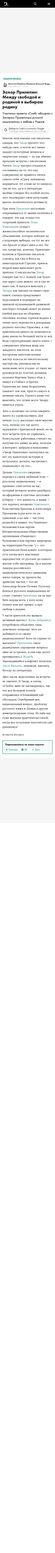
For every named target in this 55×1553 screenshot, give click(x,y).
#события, (8, 734)
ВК (26, 749)
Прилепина (24, 643)
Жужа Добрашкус (39, 620)
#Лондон (19, 734)
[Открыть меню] (48, 3)
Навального (41, 504)
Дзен (37, 749)
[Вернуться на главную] (6, 3)
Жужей (28, 656)
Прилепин (23, 208)
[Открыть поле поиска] (35, 3)
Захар (23, 143)
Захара (6, 290)
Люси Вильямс (12, 665)
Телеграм (13, 749)
